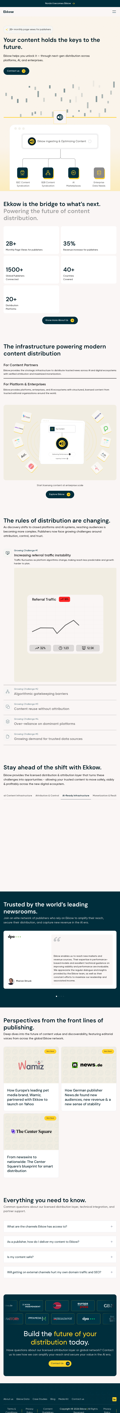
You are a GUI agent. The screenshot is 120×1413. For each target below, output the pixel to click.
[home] (9, 11)
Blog (52, 1399)
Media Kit (63, 1399)
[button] (114, 11)
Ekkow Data (23, 1399)
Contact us (78, 1399)
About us (8, 1399)
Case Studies (40, 1399)
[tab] (60, 371)
